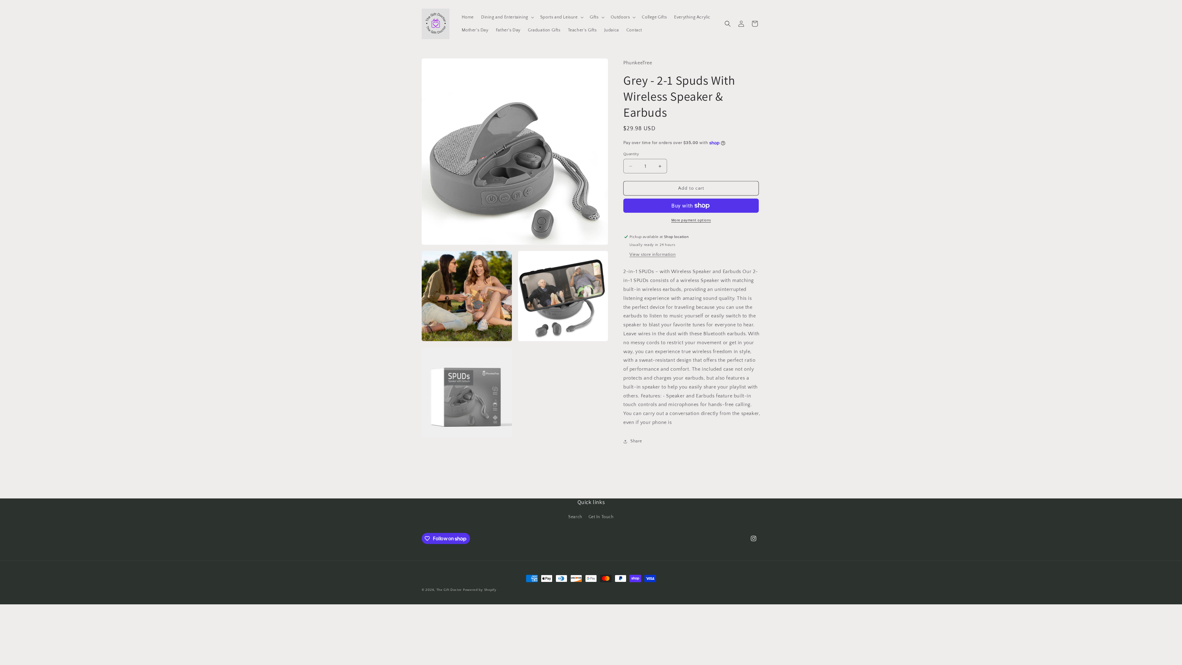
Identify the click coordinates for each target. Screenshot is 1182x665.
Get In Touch (601, 516)
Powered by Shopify (480, 590)
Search (575, 516)
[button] (507, 17)
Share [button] (636, 441)
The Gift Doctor (449, 590)
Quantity (631, 154)
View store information (652, 254)
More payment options (691, 220)
